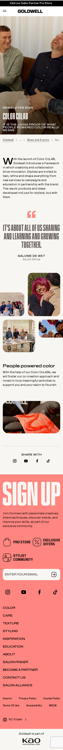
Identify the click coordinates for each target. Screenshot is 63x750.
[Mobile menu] (4, 11)
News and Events (38, 140)
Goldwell (8, 140)
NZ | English (15, 719)
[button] (13, 430)
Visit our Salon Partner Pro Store (31, 3)
